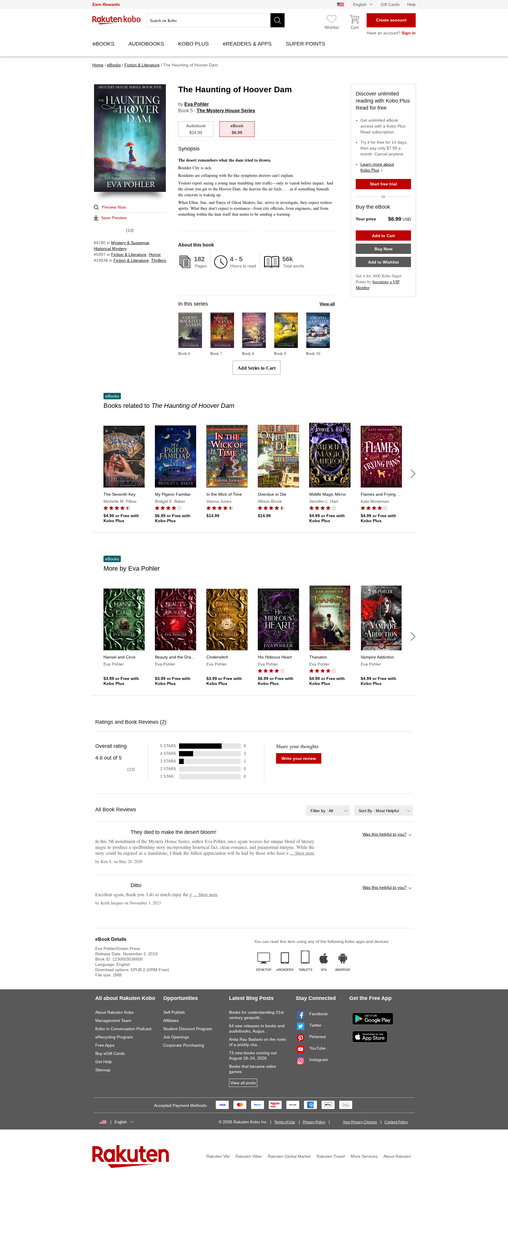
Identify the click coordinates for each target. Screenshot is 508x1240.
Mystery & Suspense (130, 242)
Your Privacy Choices (360, 1122)
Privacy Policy (314, 1122)
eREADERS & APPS (248, 44)
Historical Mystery (110, 248)
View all (327, 303)
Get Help (103, 1061)
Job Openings (176, 1037)
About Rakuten (397, 1156)
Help (411, 4)
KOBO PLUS (194, 44)
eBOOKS (104, 44)
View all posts (243, 1082)
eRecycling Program (114, 1037)
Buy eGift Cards (110, 1053)
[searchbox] (216, 20)
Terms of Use (284, 1122)
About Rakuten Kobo (114, 1012)
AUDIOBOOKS (147, 44)
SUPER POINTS (306, 44)
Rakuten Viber (248, 1156)
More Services (364, 1156)
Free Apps (104, 1045)
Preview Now (114, 207)
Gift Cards (390, 4)
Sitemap (103, 1070)
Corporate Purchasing (183, 1045)
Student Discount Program (187, 1028)
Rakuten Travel (331, 1156)
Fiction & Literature (128, 254)
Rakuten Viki (218, 1156)
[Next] (413, 473)
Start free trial (383, 184)
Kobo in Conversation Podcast (123, 1028)
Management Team (113, 1020)
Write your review (298, 758)
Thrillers (158, 260)
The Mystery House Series (226, 110)
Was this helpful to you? (384, 834)
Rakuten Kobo (116, 20)
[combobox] (328, 810)
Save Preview (113, 217)
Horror (155, 254)
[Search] (277, 20)
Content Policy (396, 1122)
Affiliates (171, 1020)
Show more (302, 853)
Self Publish (174, 1012)
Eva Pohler (196, 104)
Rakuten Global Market (289, 1156)
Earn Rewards (106, 4)
